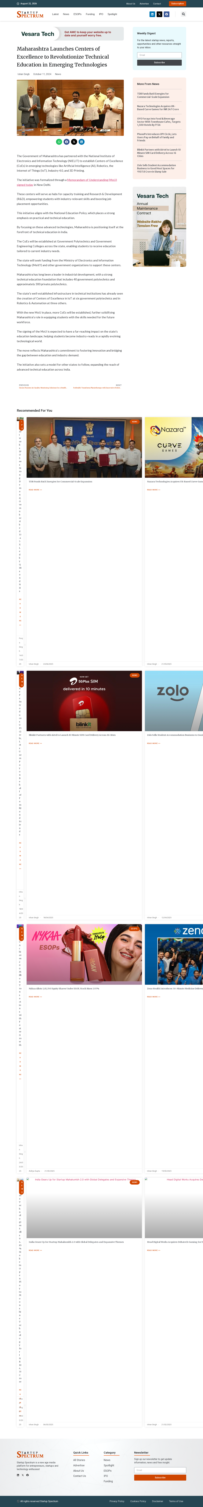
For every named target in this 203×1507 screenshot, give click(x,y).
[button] (183, 14)
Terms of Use (176, 1501)
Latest (55, 14)
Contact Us (79, 1475)
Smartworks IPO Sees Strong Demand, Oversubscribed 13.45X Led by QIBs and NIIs (20, 508)
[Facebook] (166, 14)
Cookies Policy (138, 1501)
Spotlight (112, 14)
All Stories (79, 1460)
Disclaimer (157, 1501)
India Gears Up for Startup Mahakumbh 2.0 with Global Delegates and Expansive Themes (76, 1242)
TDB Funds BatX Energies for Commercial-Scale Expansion (60, 481)
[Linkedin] (152, 14)
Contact (157, 4)
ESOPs (77, 14)
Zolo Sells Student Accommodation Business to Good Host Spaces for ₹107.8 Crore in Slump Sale (156, 168)
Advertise (144, 4)
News (66, 14)
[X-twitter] (159, 14)
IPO (101, 14)
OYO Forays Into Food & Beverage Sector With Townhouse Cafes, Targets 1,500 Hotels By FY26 (159, 121)
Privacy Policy (117, 1501)
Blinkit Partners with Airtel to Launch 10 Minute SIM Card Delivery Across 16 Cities (159, 153)
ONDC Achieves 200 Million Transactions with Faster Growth (20, 988)
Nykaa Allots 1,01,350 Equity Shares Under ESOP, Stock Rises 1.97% (64, 988)
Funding (90, 14)
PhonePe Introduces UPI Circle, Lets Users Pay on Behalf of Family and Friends (157, 137)
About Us (130, 4)
